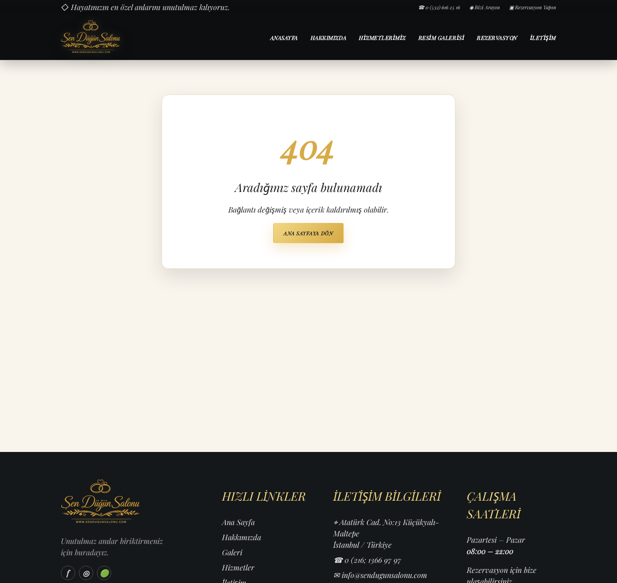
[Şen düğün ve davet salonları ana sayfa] (121, 37)
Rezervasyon (497, 37)
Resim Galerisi (441, 37)
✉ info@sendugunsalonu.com (380, 575)
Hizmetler (238, 567)
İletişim (543, 37)
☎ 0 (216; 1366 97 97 (367, 560)
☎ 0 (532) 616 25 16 (439, 7)
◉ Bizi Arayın (484, 7)
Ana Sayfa (238, 522)
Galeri (232, 552)
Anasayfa (284, 37)
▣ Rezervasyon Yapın (532, 7)
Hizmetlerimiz (382, 37)
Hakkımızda (328, 37)
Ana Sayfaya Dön (308, 233)
